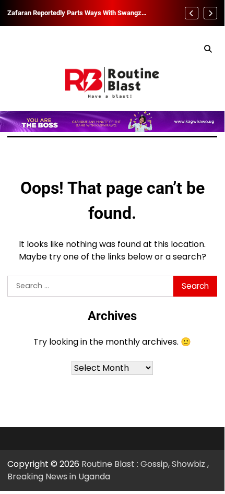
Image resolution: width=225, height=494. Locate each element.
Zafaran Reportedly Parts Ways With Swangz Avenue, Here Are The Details (74, 13)
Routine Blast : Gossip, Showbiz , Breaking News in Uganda (108, 470)
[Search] (207, 49)
